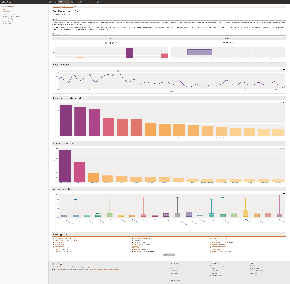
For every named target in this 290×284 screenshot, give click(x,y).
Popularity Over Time (9, 14)
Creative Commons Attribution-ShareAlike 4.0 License (106, 269)
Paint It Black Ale (216, 239)
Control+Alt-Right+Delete (140, 239)
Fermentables (57, 7)
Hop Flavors (174, 271)
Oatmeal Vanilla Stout (139, 251)
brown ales (227, 27)
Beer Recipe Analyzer (216, 275)
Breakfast (57, 249)
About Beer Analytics (255, 266)
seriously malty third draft (219, 242)
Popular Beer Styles (215, 273)
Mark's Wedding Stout (139, 248)
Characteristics (7, 11)
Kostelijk (135, 246)
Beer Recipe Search (176, 280)
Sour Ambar (215, 248)
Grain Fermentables (68, 7)
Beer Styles (174, 266)
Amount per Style (8, 21)
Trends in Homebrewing (217, 266)
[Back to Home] (53, 264)
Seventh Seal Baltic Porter (219, 246)
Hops (172, 268)
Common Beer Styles (8, 19)
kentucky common (138, 244)
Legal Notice (253, 273)
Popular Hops (214, 268)
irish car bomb (137, 242)
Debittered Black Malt (7, 6)
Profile (4, 9)
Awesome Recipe (59, 242)
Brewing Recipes (7, 24)
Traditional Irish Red (217, 251)
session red (215, 244)
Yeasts (172, 275)
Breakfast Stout (59, 251)
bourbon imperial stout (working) (64, 248)
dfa (134, 240)
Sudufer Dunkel (216, 249)
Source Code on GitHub (256, 271)
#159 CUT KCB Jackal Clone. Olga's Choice (66, 240)
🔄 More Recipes (169, 255)
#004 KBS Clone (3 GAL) (61, 239)
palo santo (215, 240)
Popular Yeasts (214, 271)
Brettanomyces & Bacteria (178, 278)
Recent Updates (254, 268)
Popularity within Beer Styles (11, 16)
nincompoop (137, 249)
